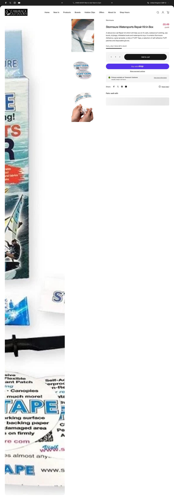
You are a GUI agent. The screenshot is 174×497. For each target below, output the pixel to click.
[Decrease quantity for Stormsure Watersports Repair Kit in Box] (110, 57)
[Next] (112, 3)
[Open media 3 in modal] (83, 70)
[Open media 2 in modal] (83, 35)
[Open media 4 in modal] (83, 105)
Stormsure (110, 20)
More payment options (137, 71)
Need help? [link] (165, 86)
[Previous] (62, 3)
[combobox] (158, 3)
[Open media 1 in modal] (35, 257)
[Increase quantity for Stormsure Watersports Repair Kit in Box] (120, 57)
